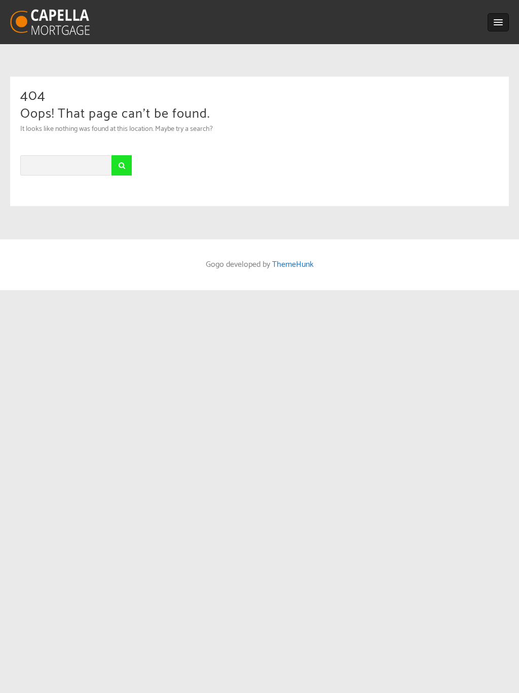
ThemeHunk (293, 264)
